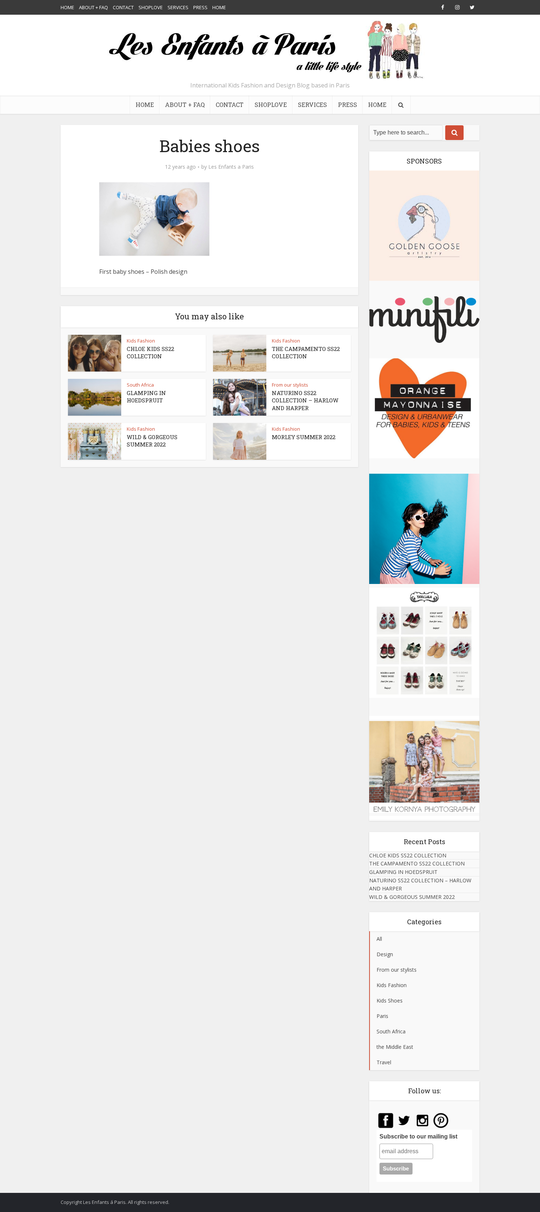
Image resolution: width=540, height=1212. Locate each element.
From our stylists (290, 384)
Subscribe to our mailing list (418, 1136)
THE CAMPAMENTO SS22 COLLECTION (306, 352)
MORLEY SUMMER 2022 (303, 437)
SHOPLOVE (150, 7)
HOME (67, 7)
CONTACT (123, 7)
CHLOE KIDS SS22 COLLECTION (150, 352)
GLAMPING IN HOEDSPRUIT (146, 396)
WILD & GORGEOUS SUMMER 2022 (152, 440)
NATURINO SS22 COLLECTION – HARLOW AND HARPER (305, 400)
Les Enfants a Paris (231, 167)
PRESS (200, 7)
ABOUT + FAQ (93, 7)
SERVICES (178, 7)
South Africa (140, 384)
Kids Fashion (141, 340)
